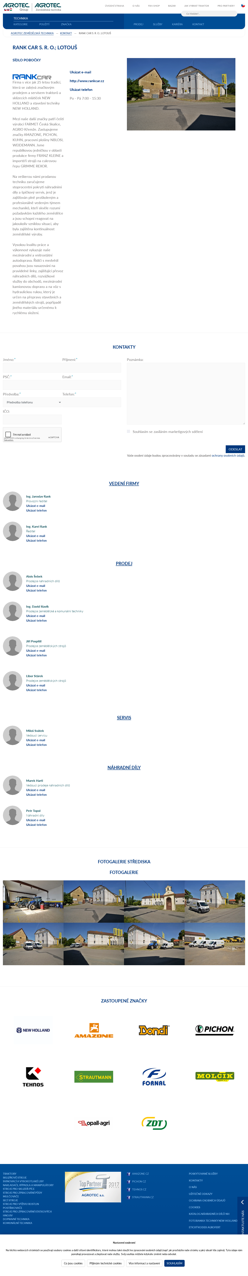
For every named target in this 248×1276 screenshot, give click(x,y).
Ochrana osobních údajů (207, 1200)
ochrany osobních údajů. (228, 455)
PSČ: (6, 376)
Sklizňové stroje (15, 1177)
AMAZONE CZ (140, 1173)
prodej (138, 24)
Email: (66, 376)
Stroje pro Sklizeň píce (18, 1189)
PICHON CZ (139, 1181)
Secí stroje (10, 1200)
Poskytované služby (203, 1173)
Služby (157, 24)
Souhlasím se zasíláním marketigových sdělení (168, 431)
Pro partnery (226, 5)
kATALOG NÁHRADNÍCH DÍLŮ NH (209, 1214)
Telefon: (68, 394)
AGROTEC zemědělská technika (32, 33)
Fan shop (154, 5)
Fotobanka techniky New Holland (213, 1220)
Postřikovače (12, 1208)
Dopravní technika (16, 1219)
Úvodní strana (114, 5)
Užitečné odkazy (200, 1194)
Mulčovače (11, 1196)
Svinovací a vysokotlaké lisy (23, 1181)
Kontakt (198, 24)
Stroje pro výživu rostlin (21, 1204)
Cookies (194, 1207)
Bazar (172, 5)
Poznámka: (135, 359)
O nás (136, 5)
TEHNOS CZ (138, 1189)
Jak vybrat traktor (196, 5)
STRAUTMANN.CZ (143, 1197)
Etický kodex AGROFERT (204, 1227)
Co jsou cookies (73, 1263)
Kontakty (196, 1180)
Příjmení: (69, 359)
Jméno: (8, 359)
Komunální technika (17, 1223)
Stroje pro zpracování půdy (22, 1192)
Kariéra (177, 24)
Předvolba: (11, 394)
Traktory (9, 1173)
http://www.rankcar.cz (87, 80)
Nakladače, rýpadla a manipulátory (28, 1185)
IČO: (6, 411)
